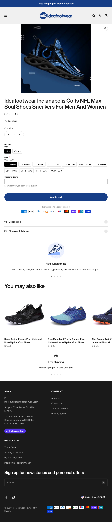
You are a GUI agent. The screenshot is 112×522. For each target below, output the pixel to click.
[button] (10, 120)
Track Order (10, 447)
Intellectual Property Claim (17, 462)
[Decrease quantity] (8, 134)
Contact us (56, 403)
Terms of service (59, 408)
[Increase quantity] (20, 134)
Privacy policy (58, 413)
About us (55, 398)
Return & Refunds (13, 457)
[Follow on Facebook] (6, 497)
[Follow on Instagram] (13, 497)
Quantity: (8, 128)
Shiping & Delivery (13, 452)
